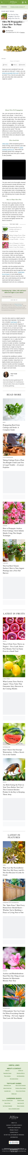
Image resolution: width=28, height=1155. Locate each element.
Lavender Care (7, 1091)
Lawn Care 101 (20, 1103)
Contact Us (20, 1070)
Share (6, 64)
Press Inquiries (7, 1076)
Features (22, 32)
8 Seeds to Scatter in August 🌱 (18, 6)
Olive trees (5, 143)
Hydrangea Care (7, 1085)
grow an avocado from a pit (10, 73)
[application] (14, 168)
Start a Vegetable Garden (14, 1108)
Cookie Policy (14, 1132)
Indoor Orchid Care (7, 1088)
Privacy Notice (19, 305)
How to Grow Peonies (20, 1091)
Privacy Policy (14, 1130)
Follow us (15, 64)
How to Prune (7, 1103)
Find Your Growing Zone (7, 1100)
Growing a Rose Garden (20, 1088)
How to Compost (20, 1106)
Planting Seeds (20, 1100)
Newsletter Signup (7, 1073)
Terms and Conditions (14, 1127)
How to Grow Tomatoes (21, 1085)
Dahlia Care (14, 1093)
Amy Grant (10, 30)
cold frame (14, 322)
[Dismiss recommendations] (26, 11)
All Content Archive (14, 1078)
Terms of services (18, 304)
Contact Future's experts (14, 1125)
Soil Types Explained (7, 1106)
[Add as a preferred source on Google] (14, 1142)
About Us (7, 1070)
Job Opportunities (20, 1076)
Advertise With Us (21, 1073)
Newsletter (23, 64)
